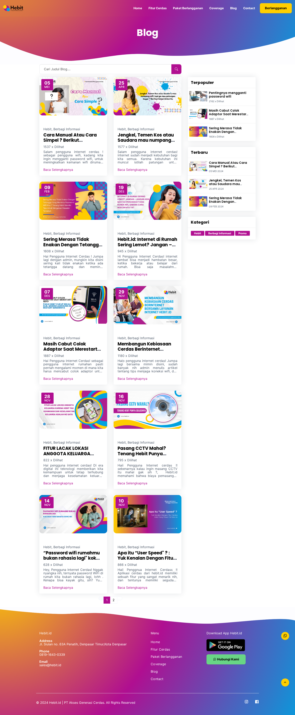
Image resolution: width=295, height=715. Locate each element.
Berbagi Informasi (219, 233)
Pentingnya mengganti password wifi (227, 95)
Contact (249, 8)
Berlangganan (276, 8)
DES (121, 191)
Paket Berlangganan (188, 8)
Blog (233, 8)
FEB (47, 191)
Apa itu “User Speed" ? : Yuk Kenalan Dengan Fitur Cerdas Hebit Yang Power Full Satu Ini (146, 561)
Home (137, 8)
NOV (122, 295)
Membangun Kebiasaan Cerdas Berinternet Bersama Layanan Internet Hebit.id (147, 352)
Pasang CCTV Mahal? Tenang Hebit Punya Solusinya (142, 453)
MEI (47, 86)
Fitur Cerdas (158, 8)
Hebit (197, 233)
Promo (242, 233)
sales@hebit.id (50, 665)
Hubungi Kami (227, 659)
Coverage (216, 8)
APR (121, 86)
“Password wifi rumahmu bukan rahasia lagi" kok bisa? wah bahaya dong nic (71, 561)
